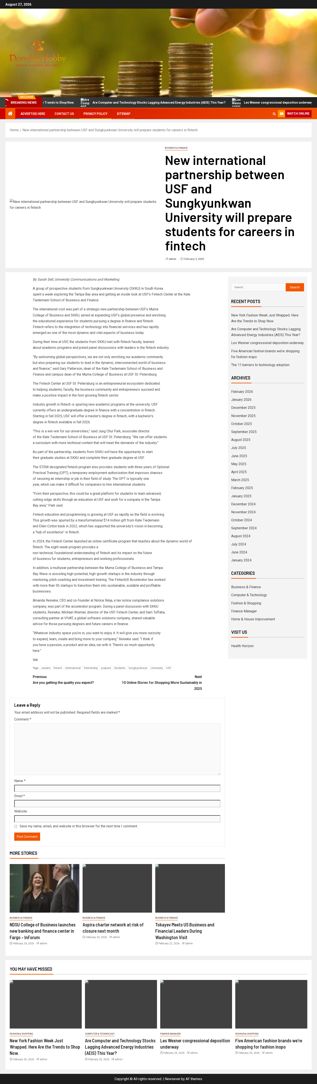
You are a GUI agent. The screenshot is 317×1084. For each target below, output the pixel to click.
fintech (58, 668)
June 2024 (239, 552)
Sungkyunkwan (138, 668)
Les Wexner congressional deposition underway (252, 102)
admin (173, 259)
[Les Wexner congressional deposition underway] (196, 1004)
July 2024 (238, 544)
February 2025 (242, 488)
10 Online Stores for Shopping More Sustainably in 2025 (162, 683)
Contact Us (64, 113)
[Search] (274, 114)
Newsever (172, 1079)
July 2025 (238, 448)
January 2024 (241, 560)
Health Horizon (242, 646)
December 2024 (243, 504)
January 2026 (241, 400)
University (157, 668)
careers (45, 668)
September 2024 (244, 528)
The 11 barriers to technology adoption (260, 365)
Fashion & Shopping (246, 603)
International (73, 668)
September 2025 (244, 432)
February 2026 (242, 392)
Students (119, 668)
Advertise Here (32, 113)
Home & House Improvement (253, 619)
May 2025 (238, 464)
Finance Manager (244, 611)
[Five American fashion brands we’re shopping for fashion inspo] (271, 1004)
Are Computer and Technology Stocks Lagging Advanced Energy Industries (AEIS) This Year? (133, 102)
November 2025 (243, 416)
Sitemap (123, 113)
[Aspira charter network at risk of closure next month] (117, 888)
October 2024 (241, 520)
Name (19, 781)
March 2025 (240, 480)
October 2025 (241, 424)
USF (168, 668)
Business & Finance (176, 148)
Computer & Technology (249, 595)
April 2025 (239, 472)
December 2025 (243, 408)
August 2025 (240, 440)
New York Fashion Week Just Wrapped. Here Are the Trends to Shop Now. (45, 1047)
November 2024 (243, 512)
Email (19, 796)
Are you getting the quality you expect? (63, 680)
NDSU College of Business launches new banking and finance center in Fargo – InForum (42, 931)
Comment (22, 719)
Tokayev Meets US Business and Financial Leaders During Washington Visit (184, 931)
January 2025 (241, 496)
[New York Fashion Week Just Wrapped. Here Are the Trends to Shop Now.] (46, 1004)
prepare (106, 668)
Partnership (91, 668)
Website (20, 811)
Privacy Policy (95, 113)
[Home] (10, 114)
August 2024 (240, 536)
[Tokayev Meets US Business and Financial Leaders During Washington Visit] (190, 888)
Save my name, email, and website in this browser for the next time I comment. (79, 826)
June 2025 (239, 456)
